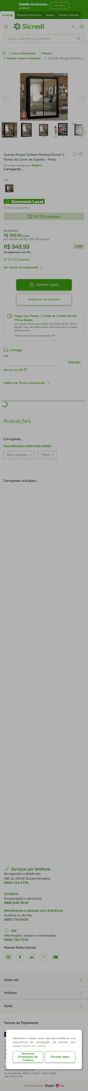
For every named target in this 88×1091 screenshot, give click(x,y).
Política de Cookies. (33, 1046)
